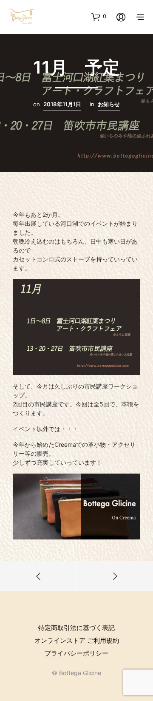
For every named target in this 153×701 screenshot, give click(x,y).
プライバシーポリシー (76, 653)
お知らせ (109, 104)
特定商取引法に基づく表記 (76, 628)
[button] (98, 16)
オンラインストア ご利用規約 (76, 640)
